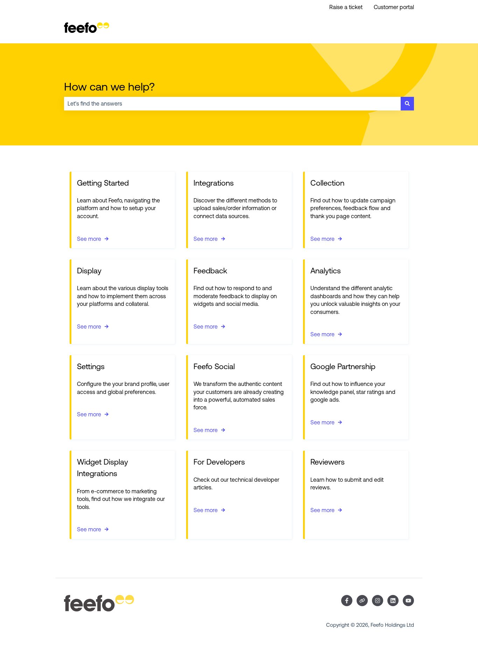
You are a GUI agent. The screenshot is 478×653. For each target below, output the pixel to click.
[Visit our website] (362, 600)
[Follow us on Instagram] (377, 600)
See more (89, 239)
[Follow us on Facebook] (346, 600)
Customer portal (394, 7)
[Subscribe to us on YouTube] (408, 600)
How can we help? (109, 86)
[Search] (407, 103)
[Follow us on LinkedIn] (393, 600)
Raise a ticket (346, 7)
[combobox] (232, 103)
